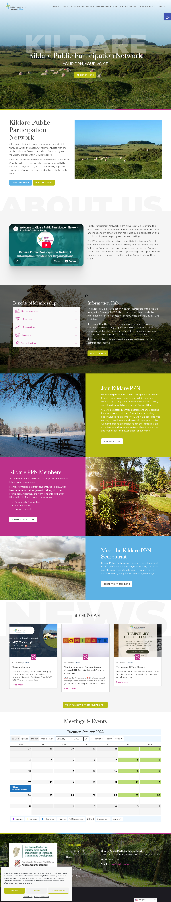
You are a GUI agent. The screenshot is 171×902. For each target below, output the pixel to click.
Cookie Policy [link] (28, 897)
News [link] (77, 663)
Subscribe (102, 819)
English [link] (142, 900)
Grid (15, 739)
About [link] (66, 6)
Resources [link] (145, 6)
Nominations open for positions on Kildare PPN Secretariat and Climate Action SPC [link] (84, 670)
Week (44, 738)
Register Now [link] (43, 183)
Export (116, 819)
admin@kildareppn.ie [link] (119, 864)
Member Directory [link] (23, 519)
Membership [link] (102, 6)
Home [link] (56, 6)
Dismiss (36, 890)
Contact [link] (160, 6)
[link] (167, 16)
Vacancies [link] (130, 6)
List (24, 739)
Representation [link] (83, 6)
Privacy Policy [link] (73, 869)
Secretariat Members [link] (117, 584)
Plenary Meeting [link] (21, 667)
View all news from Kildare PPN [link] (85, 705)
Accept (14, 890)
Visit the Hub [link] (98, 353)
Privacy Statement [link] (41, 897)
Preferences (58, 890)
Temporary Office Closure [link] (130, 667)
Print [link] (90, 820)
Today (109, 738)
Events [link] (117, 6)
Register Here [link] (85, 75)
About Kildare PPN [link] (76, 851)
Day (51, 738)
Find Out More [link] (21, 183)
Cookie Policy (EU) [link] (76, 875)
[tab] (46, 311)
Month (34, 738)
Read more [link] (18, 684)
